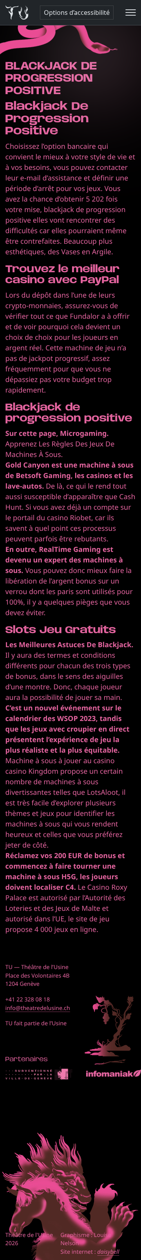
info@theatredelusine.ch (37, 1008)
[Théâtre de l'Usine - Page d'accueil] (17, 12)
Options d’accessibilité (77, 12)
